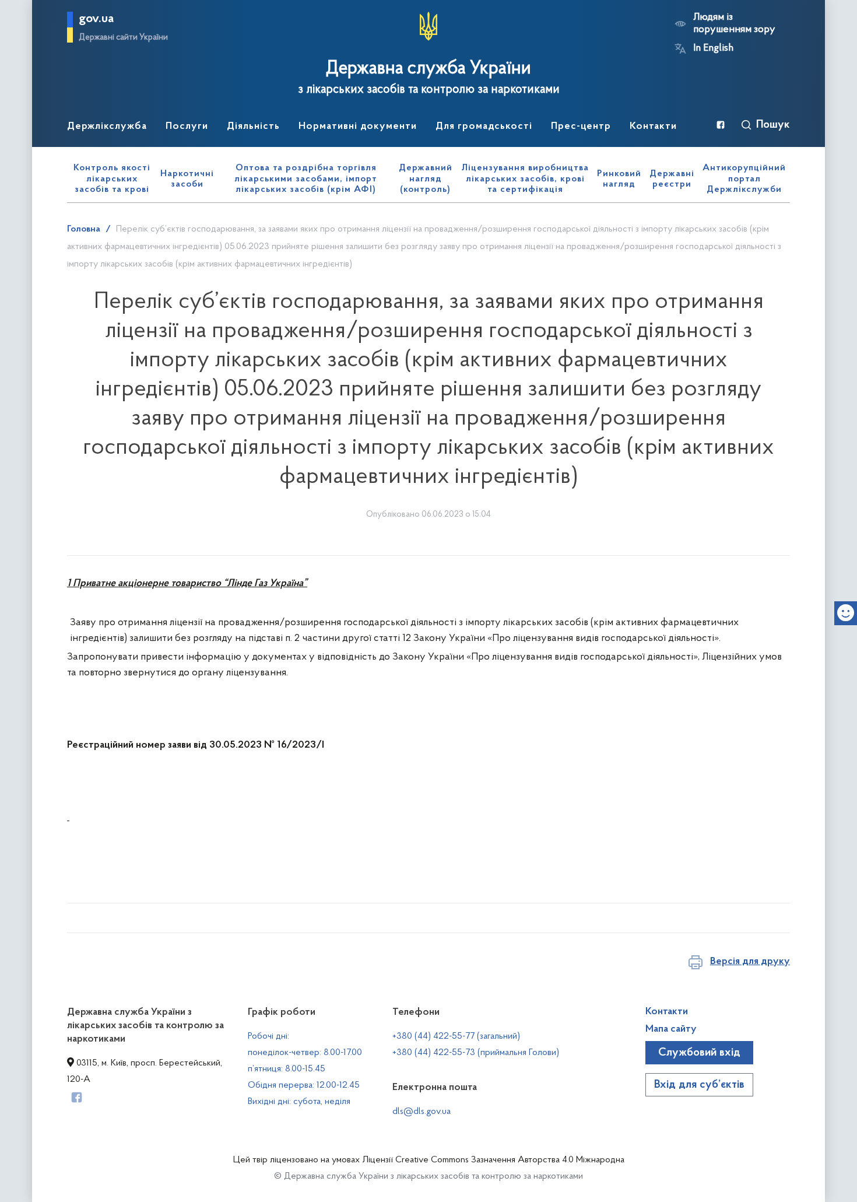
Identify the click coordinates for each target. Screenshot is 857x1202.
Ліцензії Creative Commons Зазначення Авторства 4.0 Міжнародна (493, 1160)
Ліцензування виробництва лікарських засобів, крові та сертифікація (525, 178)
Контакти (666, 1012)
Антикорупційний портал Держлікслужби (744, 178)
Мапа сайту (671, 1029)
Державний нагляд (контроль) (425, 178)
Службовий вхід (699, 1053)
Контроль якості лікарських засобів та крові (111, 178)
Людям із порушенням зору (734, 23)
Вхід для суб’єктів (699, 1085)
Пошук (773, 125)
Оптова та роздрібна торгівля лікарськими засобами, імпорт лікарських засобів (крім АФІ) (305, 178)
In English (713, 48)
